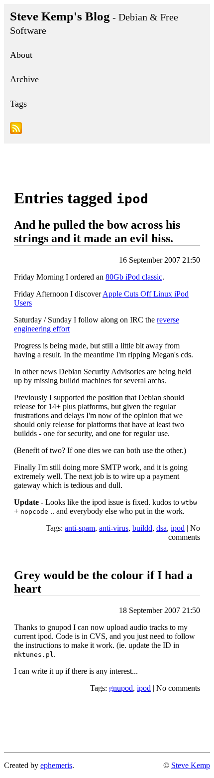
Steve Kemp (190, 765)
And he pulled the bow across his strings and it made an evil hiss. (97, 231)
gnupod (121, 688)
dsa (161, 528)
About (21, 55)
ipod (178, 528)
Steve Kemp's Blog (94, 22)
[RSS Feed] (107, 130)
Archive (24, 79)
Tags (18, 104)
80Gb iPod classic (134, 277)
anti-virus (113, 528)
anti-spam (80, 528)
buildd (142, 528)
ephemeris (56, 765)
